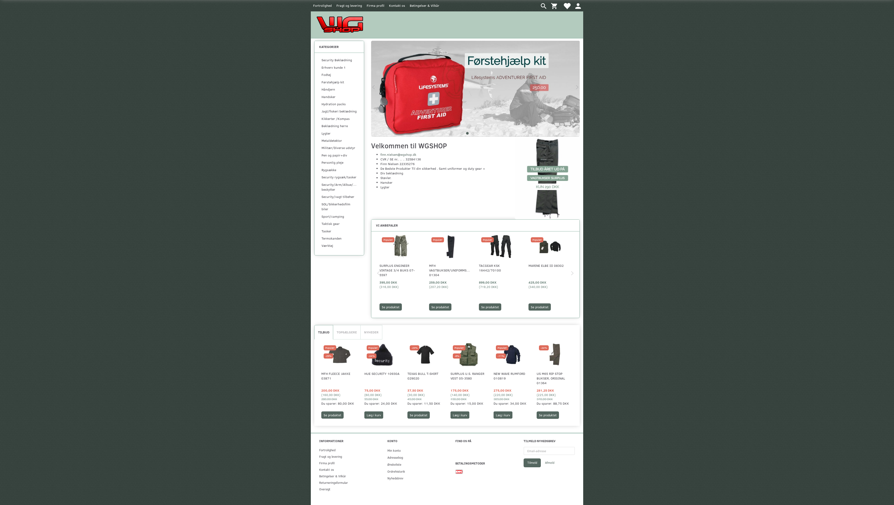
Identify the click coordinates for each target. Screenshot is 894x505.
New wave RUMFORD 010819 (509, 375)
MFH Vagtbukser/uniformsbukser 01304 (450, 270)
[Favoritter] (567, 5)
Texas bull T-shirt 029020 (422, 375)
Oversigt (324, 489)
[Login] (578, 5)
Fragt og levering (349, 5)
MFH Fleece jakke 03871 (335, 375)
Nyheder (371, 332)
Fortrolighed (322, 5)
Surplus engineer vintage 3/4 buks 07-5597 (397, 270)
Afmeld (549, 463)
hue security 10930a (382, 373)
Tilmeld (532, 463)
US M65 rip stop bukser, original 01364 (551, 378)
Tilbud (323, 332)
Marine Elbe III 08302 (546, 265)
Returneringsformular (333, 483)
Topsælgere (347, 332)
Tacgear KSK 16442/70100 (490, 267)
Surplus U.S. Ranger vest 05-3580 (467, 375)
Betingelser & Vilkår (424, 5)
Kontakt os (397, 5)
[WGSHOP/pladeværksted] (341, 24)
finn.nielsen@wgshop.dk (398, 154)
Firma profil (375, 5)
